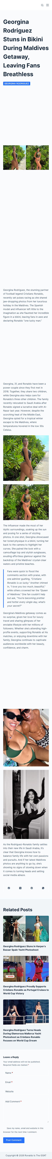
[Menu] (47, 5)
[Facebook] (9, 888)
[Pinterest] (31, 888)
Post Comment (14, 1140)
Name (9, 1072)
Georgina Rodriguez (16, 83)
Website (9, 1091)
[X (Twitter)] (20, 888)
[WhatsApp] (43, 888)
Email (8, 1082)
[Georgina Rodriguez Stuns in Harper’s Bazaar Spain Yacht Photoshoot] (26, 929)
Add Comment (13, 1101)
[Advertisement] (26, 113)
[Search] (42, 5)
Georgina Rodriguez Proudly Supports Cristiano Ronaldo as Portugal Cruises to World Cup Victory (26, 990)
